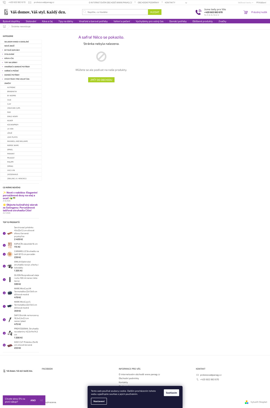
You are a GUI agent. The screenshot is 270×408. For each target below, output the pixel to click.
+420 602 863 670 (213, 12)
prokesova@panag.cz (211, 374)
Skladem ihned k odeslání (16, 42)
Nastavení (98, 401)
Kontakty (170, 2)
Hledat (154, 12)
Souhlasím (171, 392)
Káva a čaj (9, 58)
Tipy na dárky (10, 62)
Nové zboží (9, 46)
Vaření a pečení (11, 71)
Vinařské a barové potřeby (17, 67)
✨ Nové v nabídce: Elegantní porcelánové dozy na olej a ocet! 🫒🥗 (20, 195)
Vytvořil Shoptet (259, 401)
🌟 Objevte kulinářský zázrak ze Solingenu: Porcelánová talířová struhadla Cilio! (20, 207)
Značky (7, 83)
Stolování (9, 54)
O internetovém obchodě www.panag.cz (110, 2)
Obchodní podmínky (148, 2)
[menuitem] (11, 21)
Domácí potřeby (12, 75)
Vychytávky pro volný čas (16, 79)
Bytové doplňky (12, 50)
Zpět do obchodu (101, 79)
